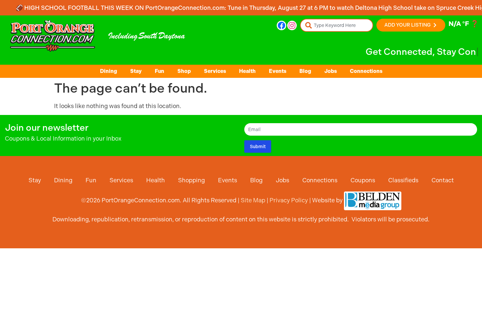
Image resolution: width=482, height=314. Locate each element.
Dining (108, 71)
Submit (258, 146)
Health (247, 71)
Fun (159, 71)
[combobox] (336, 25)
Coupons (363, 180)
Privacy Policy (289, 200)
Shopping (191, 180)
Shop (184, 71)
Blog (305, 71)
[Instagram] (292, 25)
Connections (366, 71)
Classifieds (403, 180)
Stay (136, 71)
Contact (443, 180)
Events (277, 71)
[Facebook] (281, 25)
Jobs (330, 71)
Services (215, 71)
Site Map (253, 200)
